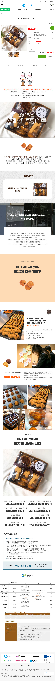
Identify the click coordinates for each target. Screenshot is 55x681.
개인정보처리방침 (21, 665)
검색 (54, 5)
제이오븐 (35, 43)
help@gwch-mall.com (35, 671)
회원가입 (41, 1)
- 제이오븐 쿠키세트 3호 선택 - (34, 49)
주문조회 (46, 1)
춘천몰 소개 (8, 665)
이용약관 (14, 665)
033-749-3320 (5, 670)
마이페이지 (52, 1)
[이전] (2, 54)
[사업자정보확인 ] (34, 670)
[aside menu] (2, 5)
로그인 (37, 1)
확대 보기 (2, 49)
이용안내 (29, 665)
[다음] (25, 54)
